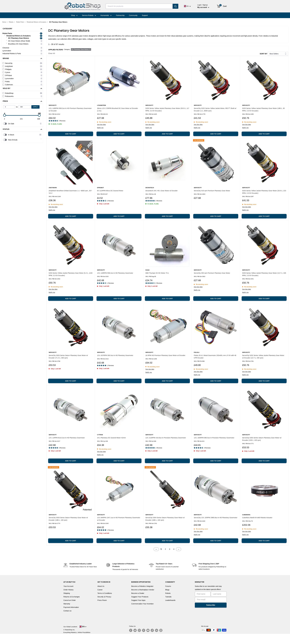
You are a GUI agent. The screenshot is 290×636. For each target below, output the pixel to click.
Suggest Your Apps (138, 600)
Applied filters (55, 50)
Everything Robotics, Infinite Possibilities (76, 632)
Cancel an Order (69, 600)
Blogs (167, 590)
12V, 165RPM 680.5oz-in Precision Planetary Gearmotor (214, 438)
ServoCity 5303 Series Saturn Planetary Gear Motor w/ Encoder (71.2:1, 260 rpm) (68, 356)
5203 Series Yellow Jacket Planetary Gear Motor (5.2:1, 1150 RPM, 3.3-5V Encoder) (70, 274)
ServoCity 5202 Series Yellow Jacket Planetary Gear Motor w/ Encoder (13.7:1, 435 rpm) (263, 356)
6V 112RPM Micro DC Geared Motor (110, 191)
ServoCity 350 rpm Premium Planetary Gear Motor (212, 273)
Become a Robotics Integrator (142, 586)
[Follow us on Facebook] (130, 630)
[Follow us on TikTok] (152, 630)
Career (100, 590)
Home (4, 22)
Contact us (67, 611)
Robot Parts (20, 22)
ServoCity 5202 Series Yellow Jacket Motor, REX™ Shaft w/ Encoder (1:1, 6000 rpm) (215, 109)
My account (202, 7)
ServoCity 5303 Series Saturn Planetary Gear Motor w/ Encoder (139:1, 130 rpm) (261, 439)
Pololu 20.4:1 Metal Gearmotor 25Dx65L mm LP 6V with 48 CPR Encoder (215, 356)
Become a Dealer (137, 593)
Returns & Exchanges (71, 597)
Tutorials (168, 597)
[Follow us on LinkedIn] (156, 630)
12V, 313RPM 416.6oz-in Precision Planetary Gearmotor (165, 438)
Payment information (71, 607)
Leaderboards (170, 600)
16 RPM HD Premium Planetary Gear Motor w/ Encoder (165, 355)
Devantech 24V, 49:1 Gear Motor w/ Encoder (161, 191)
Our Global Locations (70, 627)
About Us (100, 586)
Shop (73, 15)
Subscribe (210, 605)
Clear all (51, 53)
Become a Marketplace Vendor (142, 590)
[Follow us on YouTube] (148, 630)
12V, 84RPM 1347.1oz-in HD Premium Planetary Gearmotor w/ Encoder (118, 519)
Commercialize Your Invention (142, 604)
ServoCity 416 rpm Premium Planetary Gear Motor (212, 191)
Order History (68, 590)
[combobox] (139, 6)
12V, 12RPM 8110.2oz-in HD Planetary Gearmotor (67, 438)
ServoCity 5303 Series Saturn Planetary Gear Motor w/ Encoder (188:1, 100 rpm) (68, 519)
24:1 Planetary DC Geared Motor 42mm (111, 438)
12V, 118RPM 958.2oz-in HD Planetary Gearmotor (115, 273)
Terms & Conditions (104, 593)
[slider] (4, 115)
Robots (11, 22)
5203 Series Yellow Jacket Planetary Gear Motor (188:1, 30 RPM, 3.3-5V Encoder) (263, 109)
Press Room (102, 600)
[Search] (175, 6)
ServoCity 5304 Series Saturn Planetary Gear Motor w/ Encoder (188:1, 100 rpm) (165, 519)
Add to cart (70, 134)
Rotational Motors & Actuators (36, 22)
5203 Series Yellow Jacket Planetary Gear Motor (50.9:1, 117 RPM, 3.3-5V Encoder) (167, 109)
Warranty (66, 604)
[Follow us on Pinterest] (143, 630)
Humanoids (104, 15)
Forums (168, 586)
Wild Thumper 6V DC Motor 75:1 (157, 273)
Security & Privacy (104, 597)
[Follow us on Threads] (160, 630)
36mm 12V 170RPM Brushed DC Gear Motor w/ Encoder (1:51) (117, 109)
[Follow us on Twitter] (135, 630)
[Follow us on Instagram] (139, 630)
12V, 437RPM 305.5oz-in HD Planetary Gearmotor (115, 355)
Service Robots (88, 15)
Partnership (120, 15)
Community (133, 15)
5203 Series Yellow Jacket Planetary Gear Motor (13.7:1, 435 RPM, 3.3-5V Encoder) (264, 274)
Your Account (68, 586)
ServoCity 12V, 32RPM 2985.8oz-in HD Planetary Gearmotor (215, 517)
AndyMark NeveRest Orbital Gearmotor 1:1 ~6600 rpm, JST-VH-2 (70, 192)
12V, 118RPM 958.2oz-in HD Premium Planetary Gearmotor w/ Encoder (70, 109)
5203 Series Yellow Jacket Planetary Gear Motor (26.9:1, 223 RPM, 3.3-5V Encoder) (264, 192)
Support (145, 15)
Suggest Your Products (139, 597)
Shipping (66, 593)
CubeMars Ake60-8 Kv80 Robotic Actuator (257, 517)
